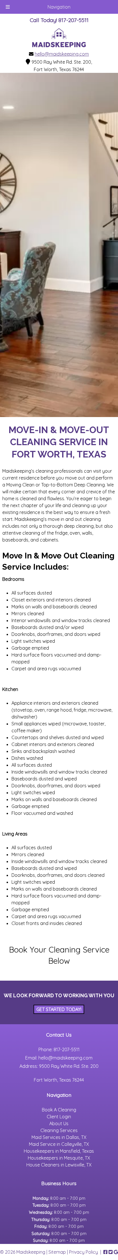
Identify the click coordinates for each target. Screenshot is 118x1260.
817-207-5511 (67, 1049)
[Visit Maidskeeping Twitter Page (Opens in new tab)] (111, 1252)
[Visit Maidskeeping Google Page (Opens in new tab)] (116, 1252)
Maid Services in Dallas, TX (59, 1137)
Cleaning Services (59, 1130)
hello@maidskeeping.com (62, 54)
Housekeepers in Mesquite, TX (59, 1158)
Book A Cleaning (59, 1110)
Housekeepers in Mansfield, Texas (59, 1151)
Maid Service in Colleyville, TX (59, 1144)
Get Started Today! (58, 1009)
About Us (58, 1123)
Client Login (59, 1116)
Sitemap (57, 1252)
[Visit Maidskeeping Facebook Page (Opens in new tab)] (105, 1252)
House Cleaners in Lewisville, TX (59, 1165)
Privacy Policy (83, 1252)
